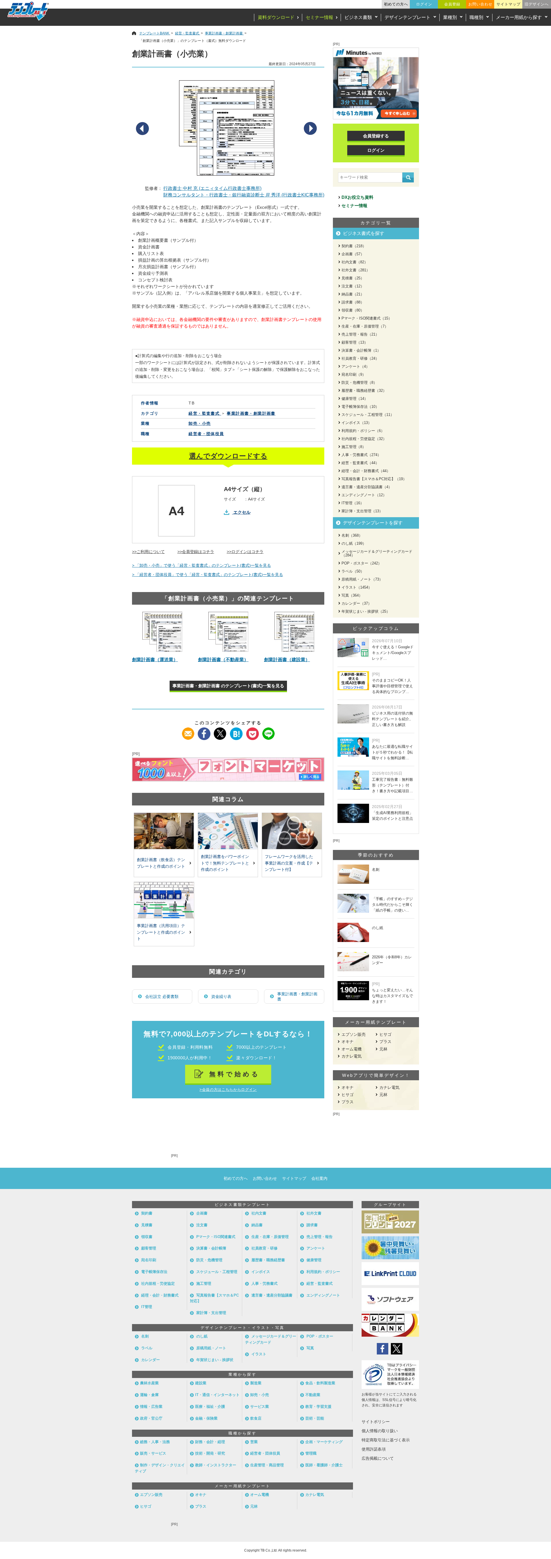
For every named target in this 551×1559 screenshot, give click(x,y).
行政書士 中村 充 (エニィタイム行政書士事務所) (212, 188)
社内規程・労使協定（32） (364, 439)
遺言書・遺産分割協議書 (271, 1295)
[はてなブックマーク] (236, 731)
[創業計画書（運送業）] (162, 632)
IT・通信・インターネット (217, 1395)
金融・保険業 (206, 1418)
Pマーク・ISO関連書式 (215, 1237)
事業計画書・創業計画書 (297, 996)
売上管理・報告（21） (360, 334)
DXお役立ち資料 (357, 197)
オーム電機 (352, 1049)
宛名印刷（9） (354, 374)
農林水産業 (149, 1383)
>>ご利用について (148, 551)
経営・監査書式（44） (360, 463)
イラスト (258, 1354)
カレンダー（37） (357, 603)
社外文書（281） (356, 270)
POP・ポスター (319, 1336)
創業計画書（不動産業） (223, 659)
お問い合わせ (480, 4)
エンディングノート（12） (364, 495)
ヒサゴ (385, 1034)
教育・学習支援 (318, 1406)
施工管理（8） (354, 447)
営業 (254, 1442)
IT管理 (146, 1307)
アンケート (315, 1248)
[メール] (188, 731)
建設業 (200, 1383)
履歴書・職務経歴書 (268, 1260)
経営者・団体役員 (206, 433)
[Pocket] (252, 731)
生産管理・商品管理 (267, 1465)
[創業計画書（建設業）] (294, 632)
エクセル (242, 512)
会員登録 (452, 4)
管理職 (311, 1453)
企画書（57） (353, 254)
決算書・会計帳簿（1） (361, 350)
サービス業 (259, 1406)
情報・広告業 (151, 1406)
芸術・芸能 (314, 1418)
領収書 (146, 1237)
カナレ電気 (352, 1056)
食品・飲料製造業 (320, 1383)
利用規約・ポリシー (323, 1272)
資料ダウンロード (276, 17)
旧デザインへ (537, 4)
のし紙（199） (354, 543)
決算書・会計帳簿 (211, 1248)
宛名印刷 (148, 1260)
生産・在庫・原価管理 (270, 1237)
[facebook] (204, 731)
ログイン (424, 4)
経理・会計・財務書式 (160, 1295)
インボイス (260, 1272)
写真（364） (352, 595)
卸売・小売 (200, 423)
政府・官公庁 (151, 1418)
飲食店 (255, 1418)
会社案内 (319, 1178)
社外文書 (313, 1213)
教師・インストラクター (215, 1465)
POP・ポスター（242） (362, 563)
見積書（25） (353, 278)
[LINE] (268, 731)
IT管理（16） (353, 503)
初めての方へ (396, 4)
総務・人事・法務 (155, 1442)
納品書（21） (353, 294)
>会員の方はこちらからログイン (228, 1089)
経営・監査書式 (319, 1283)
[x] (220, 731)
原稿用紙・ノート (211, 1348)
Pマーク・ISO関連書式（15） (367, 318)
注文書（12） (353, 286)
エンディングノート (323, 1295)
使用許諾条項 (374, 1449)
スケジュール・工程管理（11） (368, 414)
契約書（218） (354, 246)
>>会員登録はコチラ (195, 551)
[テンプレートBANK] (28, 11)
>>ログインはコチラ (245, 551)
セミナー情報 (319, 17)
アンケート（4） (356, 366)
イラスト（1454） (357, 587)
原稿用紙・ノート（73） (362, 579)
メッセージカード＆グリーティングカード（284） (377, 553)
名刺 (145, 1336)
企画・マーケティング (324, 1442)
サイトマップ (508, 4)
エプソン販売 (354, 1034)
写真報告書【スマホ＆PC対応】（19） (374, 479)
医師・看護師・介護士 (324, 1465)
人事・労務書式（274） (361, 455)
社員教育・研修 (264, 1248)
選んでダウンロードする (228, 456)
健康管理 (313, 1260)
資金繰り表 (221, 996)
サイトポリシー (376, 1421)
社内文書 (258, 1213)
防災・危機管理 (209, 1260)
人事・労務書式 (264, 1283)
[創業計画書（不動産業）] (228, 632)
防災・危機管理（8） (359, 382)
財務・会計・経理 (210, 1442)
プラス (385, 1041)
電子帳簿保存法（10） (360, 406)
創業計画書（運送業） (155, 659)
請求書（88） (353, 302)
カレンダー (150, 1360)
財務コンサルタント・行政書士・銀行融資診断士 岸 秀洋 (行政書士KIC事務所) (243, 194)
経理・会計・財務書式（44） (366, 471)
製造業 (255, 1383)
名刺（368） (352, 535)
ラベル (146, 1348)
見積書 (146, 1225)
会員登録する (376, 135)
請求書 (312, 1225)
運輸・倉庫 (149, 1395)
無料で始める (234, 1074)
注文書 (201, 1225)
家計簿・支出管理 (211, 1313)
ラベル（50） (353, 571)
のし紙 (201, 1336)
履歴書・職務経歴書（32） (364, 390)
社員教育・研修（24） (360, 358)
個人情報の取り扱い (380, 1430)
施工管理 (203, 1283)
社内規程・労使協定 (158, 1283)
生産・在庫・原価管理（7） (365, 326)
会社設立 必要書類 (162, 996)
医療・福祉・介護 (210, 1406)
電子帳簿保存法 (154, 1272)
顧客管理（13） (355, 342)
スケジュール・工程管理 (216, 1272)
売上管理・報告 (319, 1237)
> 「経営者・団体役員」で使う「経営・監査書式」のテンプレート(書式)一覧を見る (207, 574)
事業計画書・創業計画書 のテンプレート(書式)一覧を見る (228, 685)
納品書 (257, 1225)
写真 (310, 1348)
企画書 (201, 1213)
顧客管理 (148, 1248)
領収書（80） (353, 310)
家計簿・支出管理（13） (362, 511)
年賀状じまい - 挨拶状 (214, 1360)
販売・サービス (153, 1453)
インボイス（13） (357, 423)
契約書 (146, 1213)
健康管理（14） (355, 398)
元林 (383, 1049)
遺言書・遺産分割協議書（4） (367, 487)
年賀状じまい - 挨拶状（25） (366, 611)
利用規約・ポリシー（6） (363, 431)
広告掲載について (378, 1458)
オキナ (348, 1041)
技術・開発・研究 (210, 1453)
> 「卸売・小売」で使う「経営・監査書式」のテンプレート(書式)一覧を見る (201, 565)
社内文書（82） (355, 262)
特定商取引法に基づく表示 (386, 1440)
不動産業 (312, 1395)
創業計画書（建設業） (287, 659)
